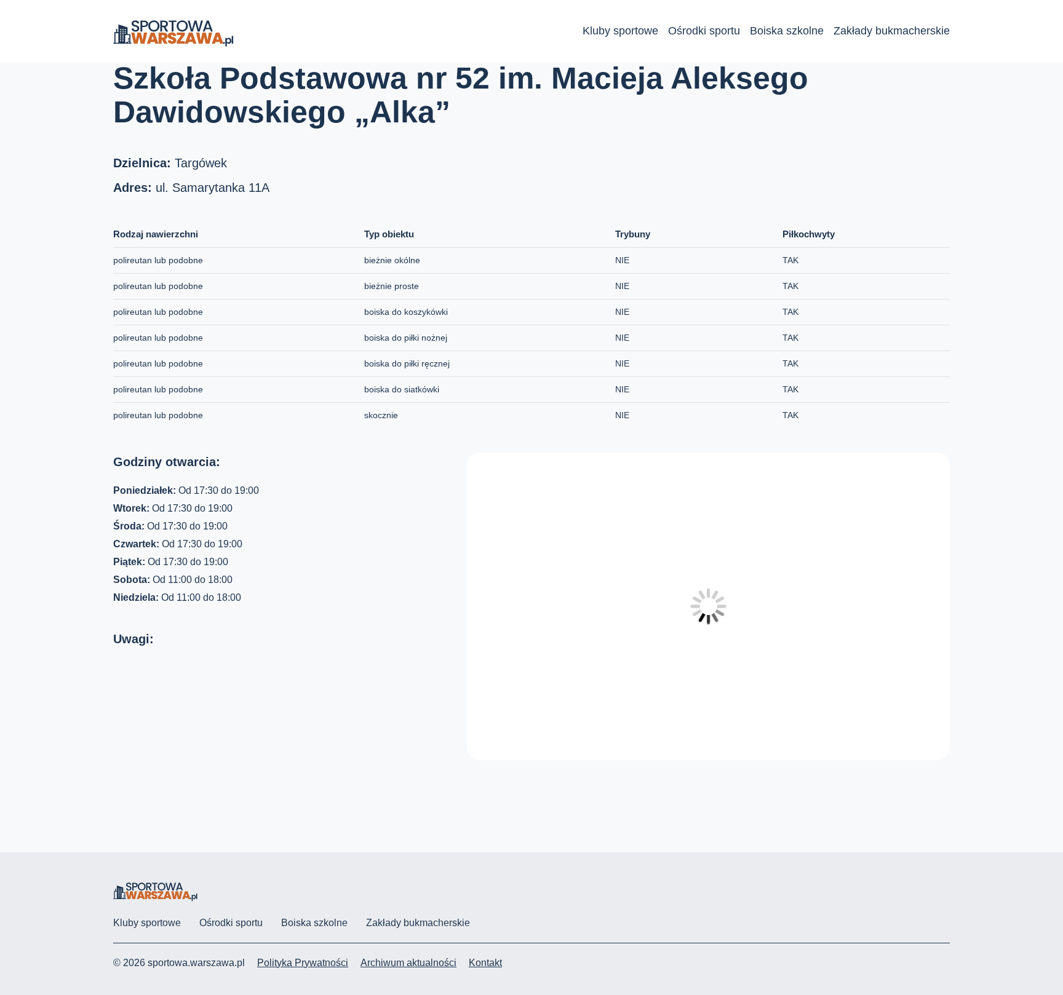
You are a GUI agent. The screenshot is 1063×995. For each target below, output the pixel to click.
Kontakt (485, 962)
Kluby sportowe (620, 31)
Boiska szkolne (787, 31)
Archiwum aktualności (408, 962)
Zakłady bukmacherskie (892, 31)
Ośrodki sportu (704, 31)
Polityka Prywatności (302, 962)
